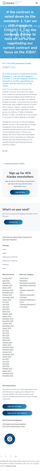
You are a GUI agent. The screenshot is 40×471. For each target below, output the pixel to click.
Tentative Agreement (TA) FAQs (15, 163)
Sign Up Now (20, 192)
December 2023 (7, 319)
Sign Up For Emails (14, 406)
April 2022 (5, 366)
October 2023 (7, 323)
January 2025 (6, 288)
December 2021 (7, 373)
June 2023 (5, 333)
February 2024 (7, 314)
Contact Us (13, 222)
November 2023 (7, 321)
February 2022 (7, 369)
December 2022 (7, 347)
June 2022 (5, 361)
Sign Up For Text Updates (17, 413)
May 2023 (5, 335)
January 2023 (6, 345)
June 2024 (5, 304)
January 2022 (6, 371)
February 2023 (7, 342)
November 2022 (7, 350)
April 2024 (5, 309)
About (5, 253)
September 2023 (8, 326)
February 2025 (7, 285)
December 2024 (7, 290)
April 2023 (5, 338)
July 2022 (5, 359)
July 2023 (5, 331)
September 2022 (8, 354)
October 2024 (7, 295)
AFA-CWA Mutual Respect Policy (13, 426)
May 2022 (5, 364)
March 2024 (6, 312)
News (4, 268)
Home (4, 249)
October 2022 (7, 352)
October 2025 (7, 278)
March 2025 (6, 283)
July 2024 (5, 302)
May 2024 (5, 307)
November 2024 (7, 293)
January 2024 (6, 316)
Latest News (24, 278)
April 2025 (5, 281)
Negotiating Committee (10, 257)
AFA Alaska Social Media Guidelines (14, 424)
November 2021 (7, 376)
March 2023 (6, 340)
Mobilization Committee (10, 261)
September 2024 (8, 297)
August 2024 (6, 300)
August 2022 (6, 357)
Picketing (5, 264)
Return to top (11, 466)
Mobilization (24, 281)
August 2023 (6, 328)
